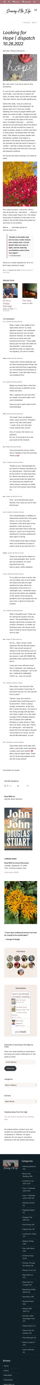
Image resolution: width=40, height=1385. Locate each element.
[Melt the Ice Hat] (17, 965)
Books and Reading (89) (28, 1175)
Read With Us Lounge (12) (28, 1283)
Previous (27, 22)
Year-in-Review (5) (28, 1351)
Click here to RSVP (11, 872)
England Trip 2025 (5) (27, 1218)
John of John (21, 1000)
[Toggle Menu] (36, 10)
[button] (4, 297)
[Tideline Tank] (10, 965)
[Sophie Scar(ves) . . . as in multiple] (20, 972)
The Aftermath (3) (29, 1338)
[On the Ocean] (31, 958)
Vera (4, 321)
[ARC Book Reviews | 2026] (24, 965)
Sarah (4, 512)
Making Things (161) (28, 1242)
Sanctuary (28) (28, 1297)
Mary (4, 742)
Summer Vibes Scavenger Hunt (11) (29, 1318)
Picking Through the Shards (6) (29, 1264)
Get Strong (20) (29, 1225)
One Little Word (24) (28, 1249)
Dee (4, 382)
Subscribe (10, 1068)
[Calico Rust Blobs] (17, 958)
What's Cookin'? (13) (29, 1343)
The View (26, 300)
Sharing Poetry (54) (28, 1302)
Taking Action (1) (29, 1326)
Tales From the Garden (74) (28, 1331)
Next (34, 22)
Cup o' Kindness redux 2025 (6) (29, 1197)
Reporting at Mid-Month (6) (29, 1290)
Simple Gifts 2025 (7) (27, 1310)
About (6, 1371)
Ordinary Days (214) (28, 1257)
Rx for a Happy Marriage (7, 303)
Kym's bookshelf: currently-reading (21, 995)
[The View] (29, 284)
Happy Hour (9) (29, 1229)
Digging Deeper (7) (29, 1211)
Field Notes (8, 1380)
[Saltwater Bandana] (24, 958)
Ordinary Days (25, 270)
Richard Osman (21, 1025)
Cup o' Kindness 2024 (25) (29, 1189)
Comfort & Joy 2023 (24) (28, 1182)
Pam (4, 683)
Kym (6, 270)
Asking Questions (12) (29, 1167)
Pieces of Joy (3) (29, 1270)
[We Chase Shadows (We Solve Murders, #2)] (13, 1021)
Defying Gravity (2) (29, 1204)
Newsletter (8, 1375)
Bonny (5, 462)
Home (6, 1366)
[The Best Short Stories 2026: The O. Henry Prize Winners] (13, 1007)
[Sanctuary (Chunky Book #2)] (31, 965)
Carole (5, 574)
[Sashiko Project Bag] (10, 958)
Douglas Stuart (20, 1002)
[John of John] (13, 1000)
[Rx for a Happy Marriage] (10, 284)
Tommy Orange (17, 1017)
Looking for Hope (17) (29, 1235)
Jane (4, 610)
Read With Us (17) (28, 1276)
